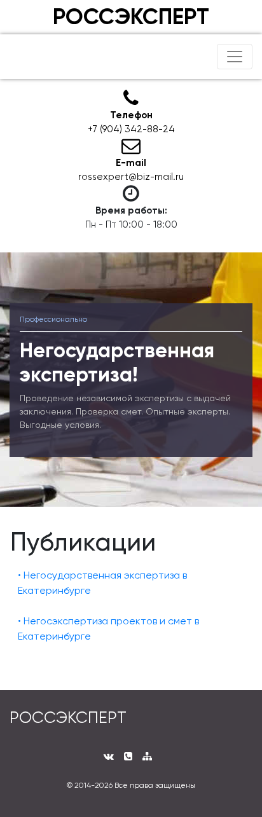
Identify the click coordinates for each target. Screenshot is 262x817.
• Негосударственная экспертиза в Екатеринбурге (102, 582)
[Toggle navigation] (234, 56)
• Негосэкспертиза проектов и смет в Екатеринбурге (108, 628)
